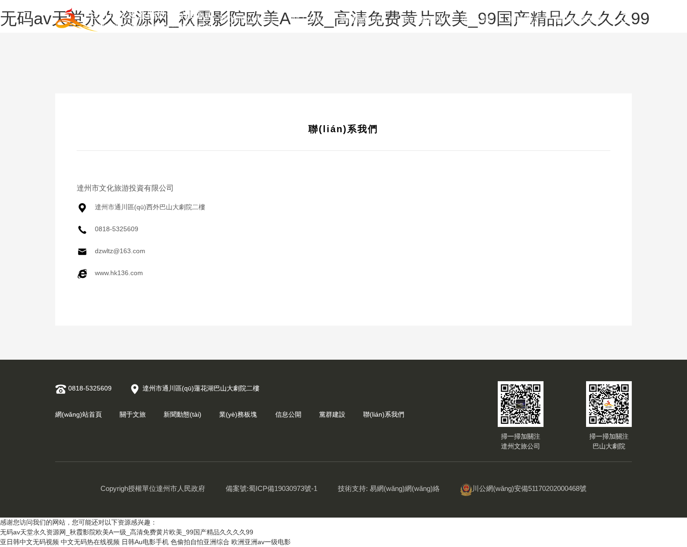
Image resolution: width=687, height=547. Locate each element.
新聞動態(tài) (361, 19)
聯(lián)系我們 (579, 19)
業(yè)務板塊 (421, 19)
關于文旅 (307, 19)
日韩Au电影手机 (145, 542)
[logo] (134, 19)
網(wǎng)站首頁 (247, 19)
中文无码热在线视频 (90, 542)
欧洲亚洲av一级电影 (261, 542)
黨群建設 (523, 19)
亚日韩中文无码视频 (29, 542)
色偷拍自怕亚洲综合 (200, 542)
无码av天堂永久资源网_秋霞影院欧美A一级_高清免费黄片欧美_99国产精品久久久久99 (126, 532)
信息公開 (476, 19)
